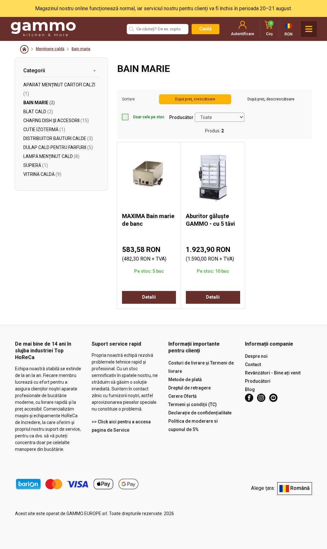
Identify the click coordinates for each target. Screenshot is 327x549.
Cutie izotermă (44, 129)
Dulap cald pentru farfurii (58, 147)
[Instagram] (261, 398)
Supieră (35, 165)
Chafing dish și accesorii (56, 120)
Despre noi (256, 356)
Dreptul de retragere (189, 387)
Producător (181, 117)
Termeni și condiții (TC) (192, 404)
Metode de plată (185, 379)
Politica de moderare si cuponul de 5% (193, 425)
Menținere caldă (50, 49)
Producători (257, 381)
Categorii (34, 70)
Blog (250, 389)
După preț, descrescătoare (270, 99)
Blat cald (38, 111)
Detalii (149, 297)
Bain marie (81, 49)
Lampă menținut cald (51, 156)
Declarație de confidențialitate (200, 412)
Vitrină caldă (42, 174)
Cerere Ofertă (182, 396)
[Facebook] (249, 398)
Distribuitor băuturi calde (58, 138)
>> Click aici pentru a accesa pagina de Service (121, 426)
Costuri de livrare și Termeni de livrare (201, 367)
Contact (253, 364)
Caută (205, 28)
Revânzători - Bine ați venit (272, 372)
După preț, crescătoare (195, 99)
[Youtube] (273, 398)
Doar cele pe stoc (148, 117)
